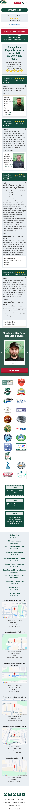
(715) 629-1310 (14, 554)
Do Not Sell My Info (19, 802)
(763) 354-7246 (14, 578)
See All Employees (14, 370)
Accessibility (7, 802)
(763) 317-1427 (14, 584)
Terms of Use (9, 799)
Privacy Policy (19, 799)
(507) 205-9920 (14, 589)
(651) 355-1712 (14, 537)
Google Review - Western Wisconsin (10, 794)
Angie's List (23, 794)
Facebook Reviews (19, 794)
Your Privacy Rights (14, 805)
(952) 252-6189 (14, 572)
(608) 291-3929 (14, 595)
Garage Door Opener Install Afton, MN (7, 123)
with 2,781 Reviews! (14, 20)
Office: (14, 620)
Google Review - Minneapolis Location (5, 794)
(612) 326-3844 (14, 543)
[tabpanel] (14, 352)
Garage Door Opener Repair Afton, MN (7, 177)
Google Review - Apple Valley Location (14, 794)
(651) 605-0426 (14, 549)
